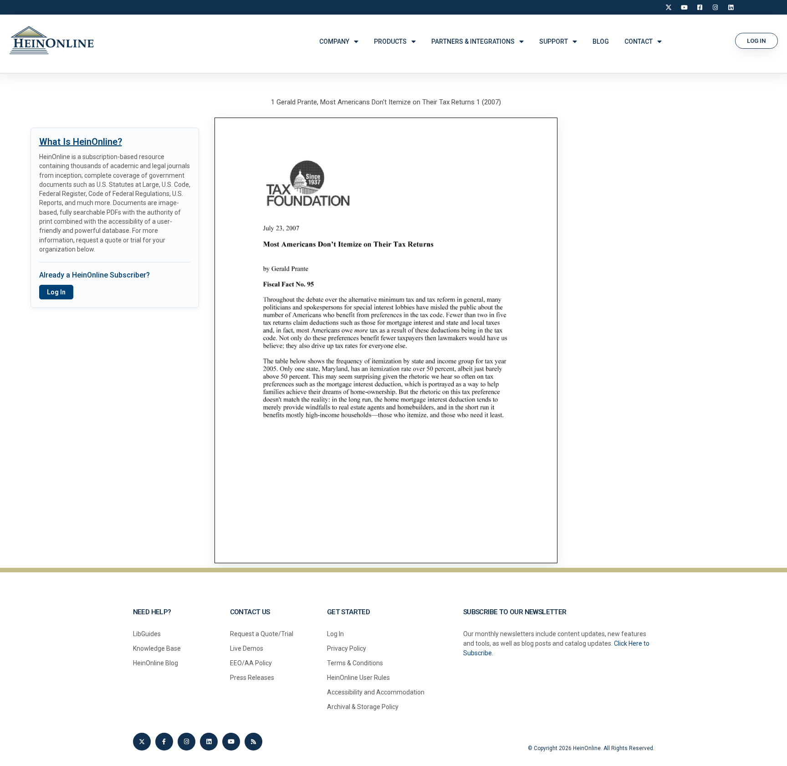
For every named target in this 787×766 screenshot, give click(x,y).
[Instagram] (715, 7)
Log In (56, 292)
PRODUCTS (390, 41)
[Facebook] (699, 7)
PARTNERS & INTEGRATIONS (473, 41)
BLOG (601, 41)
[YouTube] (684, 7)
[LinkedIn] (730, 7)
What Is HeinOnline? (80, 141)
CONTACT (638, 41)
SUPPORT (553, 41)
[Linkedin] (209, 742)
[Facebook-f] (164, 742)
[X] (668, 7)
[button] (756, 41)
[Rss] (253, 742)
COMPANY (334, 41)
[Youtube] (231, 742)
